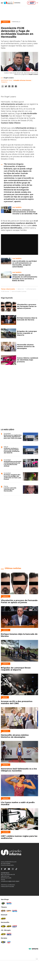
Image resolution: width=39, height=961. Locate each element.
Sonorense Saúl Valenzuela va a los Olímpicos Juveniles (19, 770)
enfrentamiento (31, 289)
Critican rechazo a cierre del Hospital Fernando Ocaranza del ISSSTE (11, 450)
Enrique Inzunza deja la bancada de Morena (27, 319)
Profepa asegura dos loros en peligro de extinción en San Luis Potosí (12, 477)
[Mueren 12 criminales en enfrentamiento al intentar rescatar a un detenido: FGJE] (6, 209)
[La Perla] (9, 942)
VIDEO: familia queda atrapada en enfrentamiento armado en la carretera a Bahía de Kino (24, 277)
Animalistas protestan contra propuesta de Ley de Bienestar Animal (12, 464)
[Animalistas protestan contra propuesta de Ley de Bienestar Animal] (30, 463)
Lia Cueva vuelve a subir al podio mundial (18, 803)
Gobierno (5, 21)
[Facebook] (9, 86)
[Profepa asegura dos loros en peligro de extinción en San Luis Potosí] (30, 476)
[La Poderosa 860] (9, 911)
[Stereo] (3, 926)
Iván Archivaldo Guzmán (19, 291)
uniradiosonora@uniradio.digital (10, 881)
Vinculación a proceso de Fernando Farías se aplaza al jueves (26, 306)
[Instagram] (13, 869)
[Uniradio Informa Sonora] (12, 2)
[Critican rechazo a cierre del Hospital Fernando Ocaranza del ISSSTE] (30, 450)
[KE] (3, 942)
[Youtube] (9, 869)
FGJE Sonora (5, 291)
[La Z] (14, 926)
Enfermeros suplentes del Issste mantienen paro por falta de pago (13, 436)
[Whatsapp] (2, 86)
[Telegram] (16, 86)
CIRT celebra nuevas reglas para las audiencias (19, 837)
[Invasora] (3, 903)
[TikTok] (16, 869)
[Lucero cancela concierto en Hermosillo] (30, 489)
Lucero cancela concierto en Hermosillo (10, 489)
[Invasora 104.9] (3, 918)
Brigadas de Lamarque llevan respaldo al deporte (27, 333)
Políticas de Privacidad (7, 886)
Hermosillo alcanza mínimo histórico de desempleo (26, 346)
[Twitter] (6, 86)
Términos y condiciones (8, 884)
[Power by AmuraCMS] (33, 949)
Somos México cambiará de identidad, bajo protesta (27, 360)
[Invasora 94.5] (3, 911)
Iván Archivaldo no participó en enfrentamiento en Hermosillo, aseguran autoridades (24, 264)
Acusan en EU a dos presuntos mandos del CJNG (16, 702)
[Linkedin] (12, 86)
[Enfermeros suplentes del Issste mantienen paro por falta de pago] (30, 437)
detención (21, 289)
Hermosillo (16, 21)
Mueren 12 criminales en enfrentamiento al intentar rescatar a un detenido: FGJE (24, 212)
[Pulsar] (9, 903)
